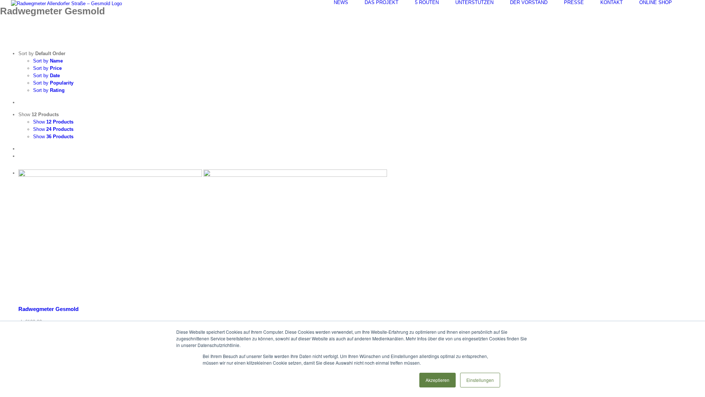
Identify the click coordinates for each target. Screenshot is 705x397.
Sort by (48, 61)
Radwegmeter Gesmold (48, 309)
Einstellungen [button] (480, 380)
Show (53, 122)
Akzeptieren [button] (437, 380)
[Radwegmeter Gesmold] (359, 234)
